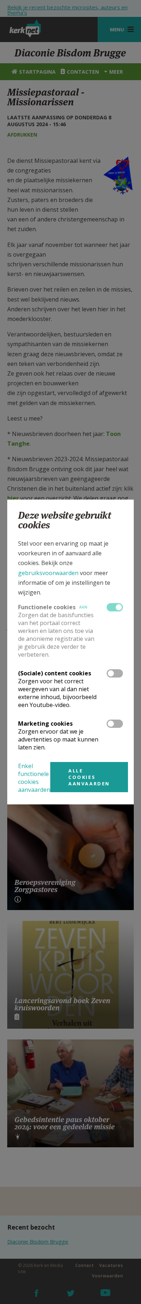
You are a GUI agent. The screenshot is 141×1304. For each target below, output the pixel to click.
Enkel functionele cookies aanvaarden (34, 778)
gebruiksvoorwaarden (48, 573)
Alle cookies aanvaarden (89, 777)
